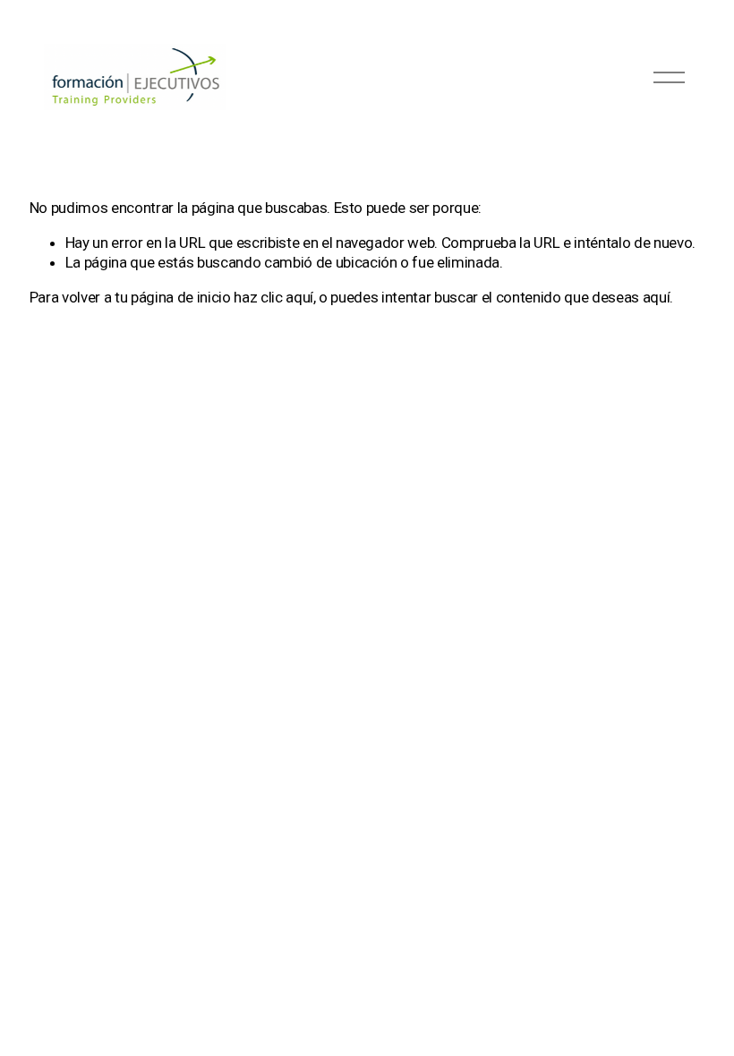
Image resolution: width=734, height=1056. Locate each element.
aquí (656, 297)
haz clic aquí (273, 297)
